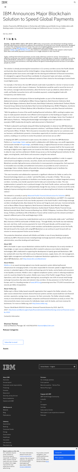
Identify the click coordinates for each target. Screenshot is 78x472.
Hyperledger (26, 144)
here (47, 461)
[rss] (15, 38)
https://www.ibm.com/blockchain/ (35, 259)
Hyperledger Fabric (18, 142)
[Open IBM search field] (74, 2)
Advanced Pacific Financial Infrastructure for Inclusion (46, 195)
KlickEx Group (25, 50)
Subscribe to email (11, 342)
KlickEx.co (7, 265)
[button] (13, 342)
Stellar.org (13, 50)
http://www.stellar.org (39, 303)
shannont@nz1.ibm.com (46, 326)
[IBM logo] (5, 2)
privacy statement (25, 467)
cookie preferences (26, 456)
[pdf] (12, 38)
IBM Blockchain (22, 48)
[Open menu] (5, 7)
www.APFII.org (36, 282)
